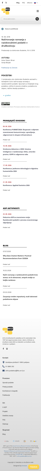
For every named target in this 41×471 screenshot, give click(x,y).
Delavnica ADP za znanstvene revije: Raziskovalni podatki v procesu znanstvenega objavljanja (20, 220)
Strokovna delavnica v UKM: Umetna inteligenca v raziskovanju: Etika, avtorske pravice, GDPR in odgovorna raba (19, 151)
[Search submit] (37, 19)
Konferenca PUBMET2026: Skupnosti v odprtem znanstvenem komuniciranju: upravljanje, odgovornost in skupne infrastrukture (21, 132)
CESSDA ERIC (19, 454)
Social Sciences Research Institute (22, 446)
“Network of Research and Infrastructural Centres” (17, 451)
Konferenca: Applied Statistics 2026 (16, 185)
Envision (24, 466)
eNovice (29, 2)
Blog (17, 2)
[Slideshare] (7, 349)
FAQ (23, 2)
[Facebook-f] (3, 349)
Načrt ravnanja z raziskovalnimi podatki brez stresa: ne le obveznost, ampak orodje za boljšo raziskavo (20, 277)
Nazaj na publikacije (11, 29)
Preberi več (6, 140)
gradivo (8, 95)
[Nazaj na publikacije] (2, 29)
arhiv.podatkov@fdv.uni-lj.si (24, 456)
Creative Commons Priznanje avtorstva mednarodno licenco (20, 107)
